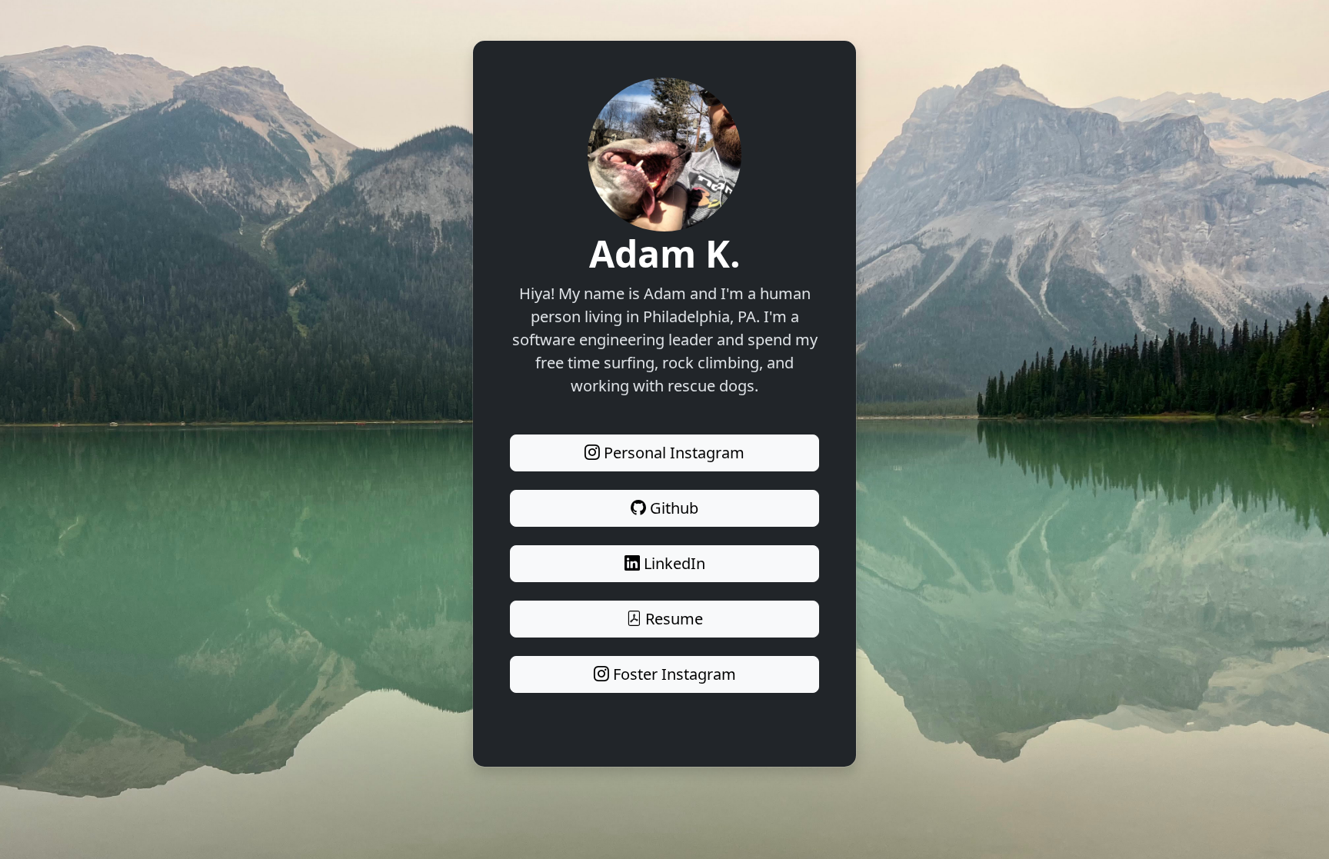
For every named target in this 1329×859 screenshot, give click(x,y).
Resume (672, 618)
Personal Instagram (672, 452)
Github (672, 508)
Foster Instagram (672, 674)
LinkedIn (672, 563)
